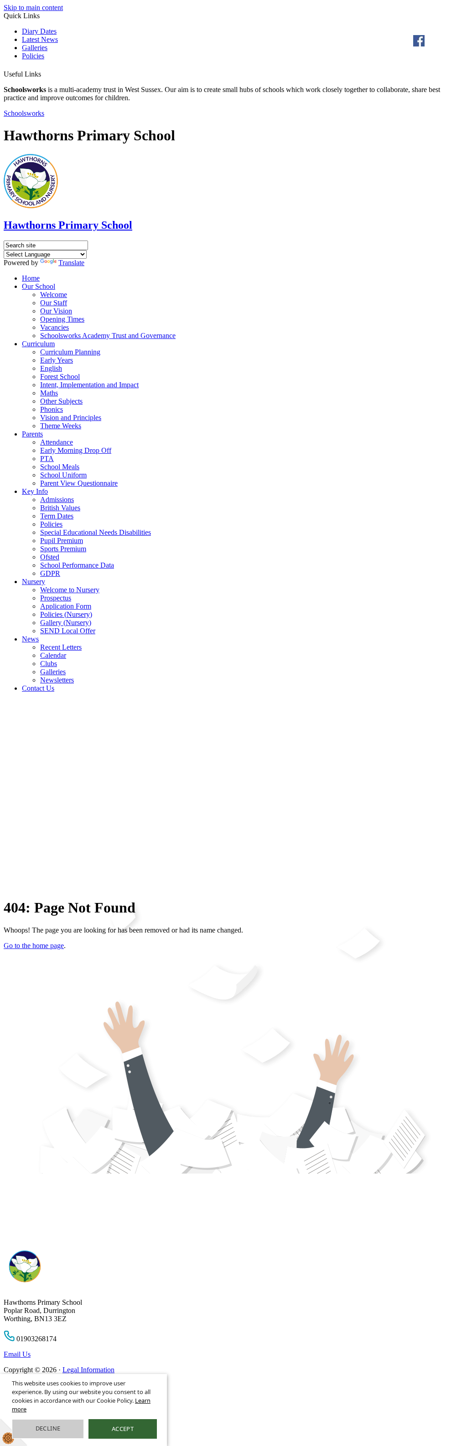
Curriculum (38, 344)
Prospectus (55, 598)
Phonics (51, 409)
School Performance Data (77, 565)
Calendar (53, 655)
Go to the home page (34, 945)
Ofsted (49, 557)
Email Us (17, 1354)
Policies (33, 56)
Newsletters (57, 680)
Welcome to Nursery (69, 590)
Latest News (40, 39)
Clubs (48, 663)
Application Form (65, 606)
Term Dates (56, 516)
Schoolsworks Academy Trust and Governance (108, 335)
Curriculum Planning (70, 352)
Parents (32, 434)
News (30, 639)
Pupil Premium (61, 540)
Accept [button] (123, 1429)
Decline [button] (48, 1428)
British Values (60, 508)
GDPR (50, 573)
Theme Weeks (60, 426)
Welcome (53, 294)
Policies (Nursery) (66, 614)
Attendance (56, 442)
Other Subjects (61, 401)
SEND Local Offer (67, 631)
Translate (71, 263)
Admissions (57, 499)
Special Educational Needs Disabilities (95, 532)
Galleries (34, 47)
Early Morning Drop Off (75, 450)
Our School (38, 286)
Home (31, 278)
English (51, 368)
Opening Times (62, 319)
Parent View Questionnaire (79, 483)
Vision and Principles (70, 417)
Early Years (56, 360)
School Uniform (63, 475)
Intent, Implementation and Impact (89, 385)
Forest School (60, 376)
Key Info (35, 491)
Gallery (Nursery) (65, 622)
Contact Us (38, 688)
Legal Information (88, 1370)
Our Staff (53, 303)
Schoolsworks (24, 113)
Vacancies (54, 327)
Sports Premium (63, 549)
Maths (49, 393)
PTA (47, 458)
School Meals (59, 467)
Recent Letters (61, 647)
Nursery (33, 581)
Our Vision (56, 311)
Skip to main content (33, 7)
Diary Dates (39, 31)
